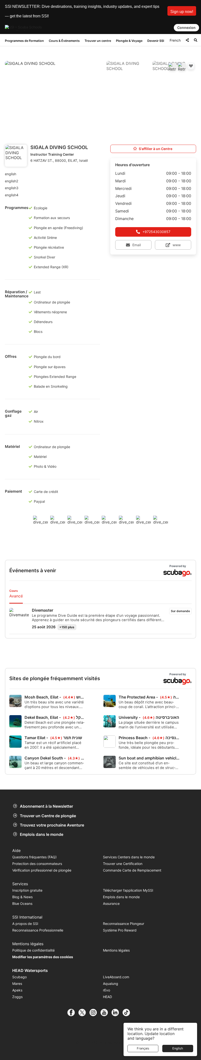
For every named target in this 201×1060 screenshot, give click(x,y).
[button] (181, 11)
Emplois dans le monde (41, 834)
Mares (17, 983)
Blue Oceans (22, 903)
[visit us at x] (83, 1012)
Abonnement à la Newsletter (46, 806)
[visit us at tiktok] (128, 1012)
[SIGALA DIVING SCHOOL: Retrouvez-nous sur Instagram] (182, 66)
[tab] (16, 594)
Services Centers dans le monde (129, 857)
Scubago (19, 977)
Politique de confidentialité (33, 950)
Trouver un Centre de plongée (48, 815)
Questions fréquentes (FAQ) (34, 857)
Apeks (17, 990)
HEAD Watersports (30, 970)
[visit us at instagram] (94, 1012)
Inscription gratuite (27, 890)
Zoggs (17, 997)
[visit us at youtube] (106, 1012)
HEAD (107, 997)
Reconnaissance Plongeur (123, 923)
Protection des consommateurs (37, 864)
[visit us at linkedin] (117, 1012)
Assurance (111, 903)
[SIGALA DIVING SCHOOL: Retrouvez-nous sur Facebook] (172, 66)
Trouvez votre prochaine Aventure (52, 825)
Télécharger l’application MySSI (128, 890)
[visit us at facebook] (72, 1012)
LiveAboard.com (116, 977)
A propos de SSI (25, 923)
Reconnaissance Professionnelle (37, 930)
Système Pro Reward (120, 930)
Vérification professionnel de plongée (41, 870)
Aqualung (110, 983)
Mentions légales (116, 950)
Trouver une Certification (122, 864)
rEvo (106, 990)
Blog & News (22, 897)
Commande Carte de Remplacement (132, 870)
